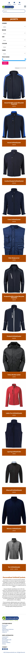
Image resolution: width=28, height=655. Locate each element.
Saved (14, 4)
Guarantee (4, 626)
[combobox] (14, 26)
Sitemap (4, 643)
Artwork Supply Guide (6, 639)
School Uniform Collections (7, 629)
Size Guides (4, 638)
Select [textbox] (4, 27)
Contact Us (4, 632)
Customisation (5, 637)
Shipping (4, 628)
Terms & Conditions (6, 642)
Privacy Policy (5, 641)
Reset (5, 63)
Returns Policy (5, 625)
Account (9, 4)
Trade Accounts (5, 630)
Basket (19, 4)
